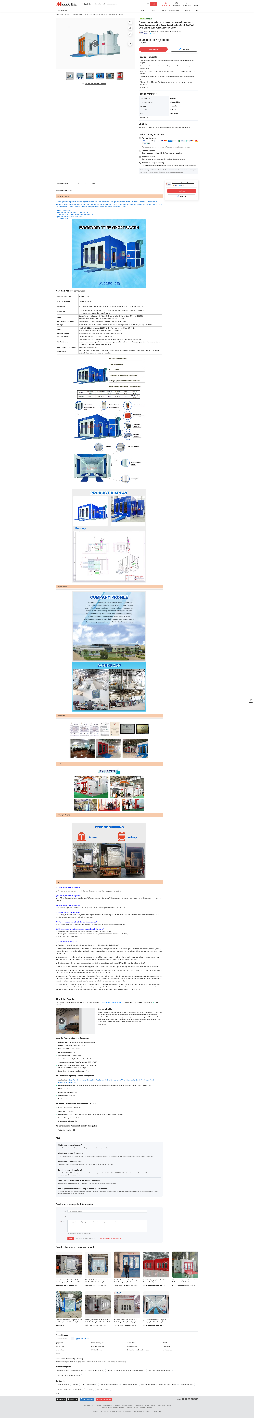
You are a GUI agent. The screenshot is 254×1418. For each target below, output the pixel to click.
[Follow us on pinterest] (194, 1399)
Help (163, 10)
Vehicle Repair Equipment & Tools (97, 14)
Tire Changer (145, 1080)
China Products (96, 1405)
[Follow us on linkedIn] (197, 1399)
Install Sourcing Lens (105, 1399)
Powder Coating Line (88, 1080)
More (57, 1393)
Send (70, 1238)
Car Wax (109, 1370)
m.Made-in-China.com (132, 1407)
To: (65, 1216)
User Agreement (138, 1411)
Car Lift (107, 1080)
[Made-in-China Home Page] (66, 4)
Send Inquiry (153, 49)
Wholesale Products (127, 1405)
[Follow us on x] (186, 1399)
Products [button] (87, 4)
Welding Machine (96, 1350)
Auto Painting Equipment (116, 14)
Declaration (148, 1411)
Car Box (75, 1385)
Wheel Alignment (127, 1080)
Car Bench (136, 1080)
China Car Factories (63, 1385)
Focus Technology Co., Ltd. (113, 1411)
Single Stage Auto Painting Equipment (159, 1370)
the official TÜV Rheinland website (113, 1002)
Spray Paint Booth (75, 1080)
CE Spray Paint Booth (186, 1385)
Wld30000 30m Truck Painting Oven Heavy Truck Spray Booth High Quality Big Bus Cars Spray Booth (69, 1322)
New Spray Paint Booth (148, 1385)
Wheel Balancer (60, 1350)
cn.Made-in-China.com (146, 1407)
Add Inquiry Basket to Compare (95, 84)
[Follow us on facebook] (183, 1399)
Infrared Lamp (60, 1346)
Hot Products (86, 1405)
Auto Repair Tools (70, 1082)
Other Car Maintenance (95, 1370)
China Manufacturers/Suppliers (111, 1405)
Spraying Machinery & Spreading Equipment (70, 1370)
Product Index (161, 1405)
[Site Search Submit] (153, 4)
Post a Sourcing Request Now (110, 1238)
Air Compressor (115, 1080)
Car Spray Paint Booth (64, 1389)
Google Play (72, 1399)
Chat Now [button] (185, 49)
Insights (169, 1405)
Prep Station (100, 1080)
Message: (63, 1222)
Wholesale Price (138, 1405)
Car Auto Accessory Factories (109, 1385)
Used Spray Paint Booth (129, 1385)
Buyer (153, 10)
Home (57, 14)
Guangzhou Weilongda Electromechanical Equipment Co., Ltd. (163, 31)
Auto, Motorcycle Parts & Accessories (72, 14)
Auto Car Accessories (89, 1385)
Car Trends (89, 1389)
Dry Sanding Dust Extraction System (138, 1350)
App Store (61, 1399)
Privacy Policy (157, 1411)
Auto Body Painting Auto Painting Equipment (130, 1370)
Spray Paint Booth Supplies (167, 1385)
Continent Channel (150, 1405)
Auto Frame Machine (97, 1346)
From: (64, 1211)
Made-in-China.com (118, 1407)
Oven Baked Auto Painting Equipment (68, 1375)
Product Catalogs (83, 1339)
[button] (148, 4)
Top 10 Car (78, 1389)
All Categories (62, 10)
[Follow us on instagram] (189, 1399)
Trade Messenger (87, 1399)
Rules (197, 10)
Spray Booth (59, 1343)
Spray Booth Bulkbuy (103, 1389)
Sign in (196, 5)
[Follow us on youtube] (192, 1399)
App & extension (174, 10)
